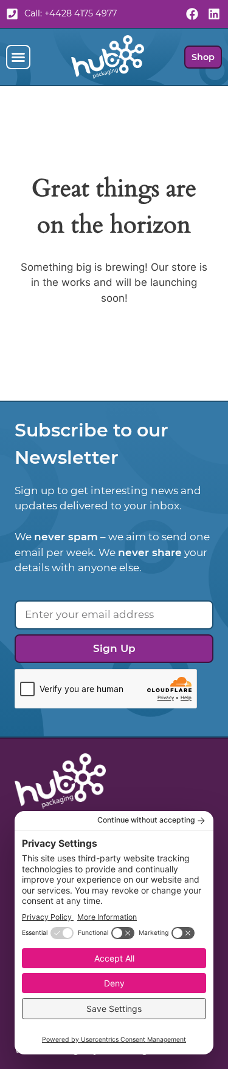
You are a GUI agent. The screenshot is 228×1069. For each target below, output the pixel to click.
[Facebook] (192, 14)
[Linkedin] (214, 14)
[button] (18, 57)
